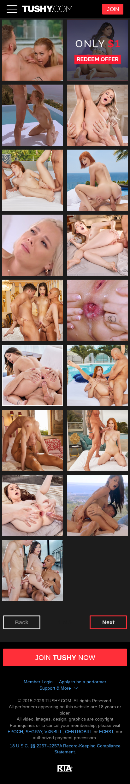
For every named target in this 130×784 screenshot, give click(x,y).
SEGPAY (34, 731)
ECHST (106, 731)
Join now (65, 658)
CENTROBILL (78, 731)
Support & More (55, 688)
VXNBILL (53, 731)
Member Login (38, 681)
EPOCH (15, 731)
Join (113, 9)
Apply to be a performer (82, 681)
